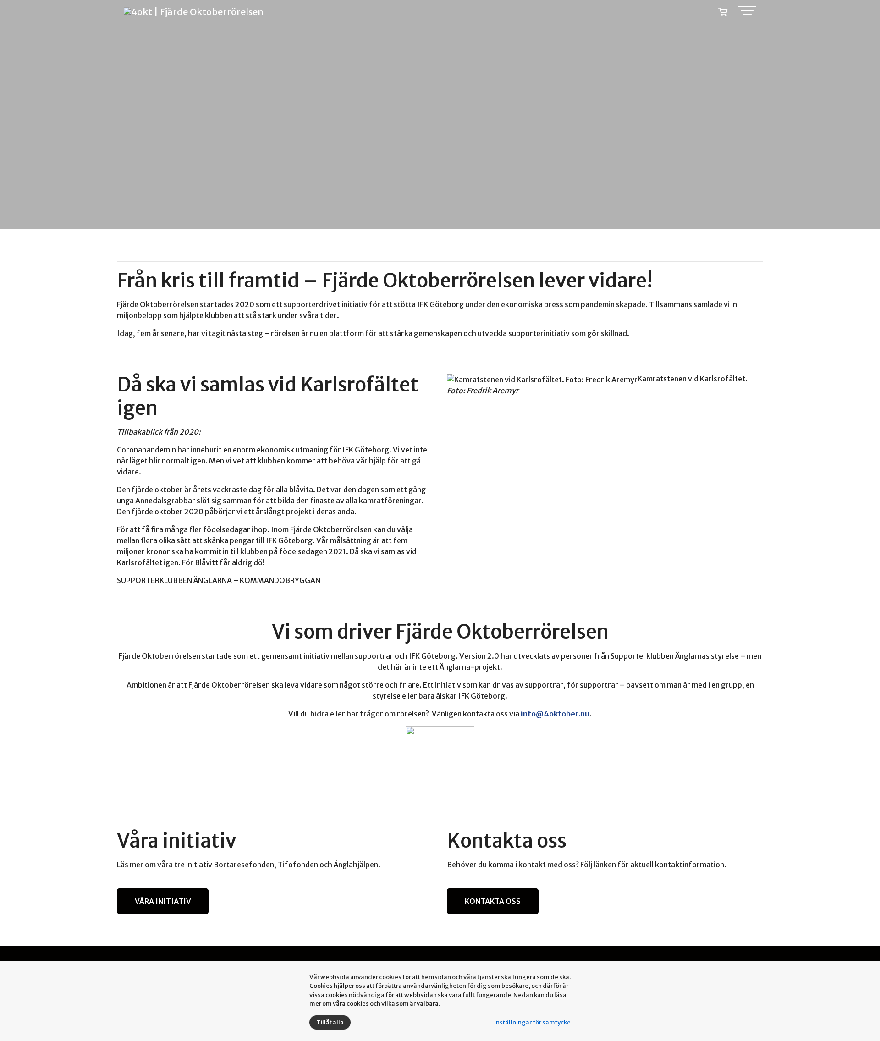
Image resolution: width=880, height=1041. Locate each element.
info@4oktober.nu (555, 713)
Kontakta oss (493, 901)
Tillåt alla (330, 1022)
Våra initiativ (163, 901)
